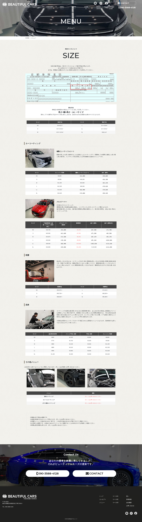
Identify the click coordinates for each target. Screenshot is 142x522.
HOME (27, 38)
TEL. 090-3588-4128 (7, 506)
